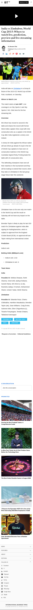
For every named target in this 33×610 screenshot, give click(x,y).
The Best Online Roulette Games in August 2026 (16, 478)
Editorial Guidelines (24, 334)
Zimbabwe (17, 88)
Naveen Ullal (13, 46)
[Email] (20, 53)
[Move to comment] (23, 53)
